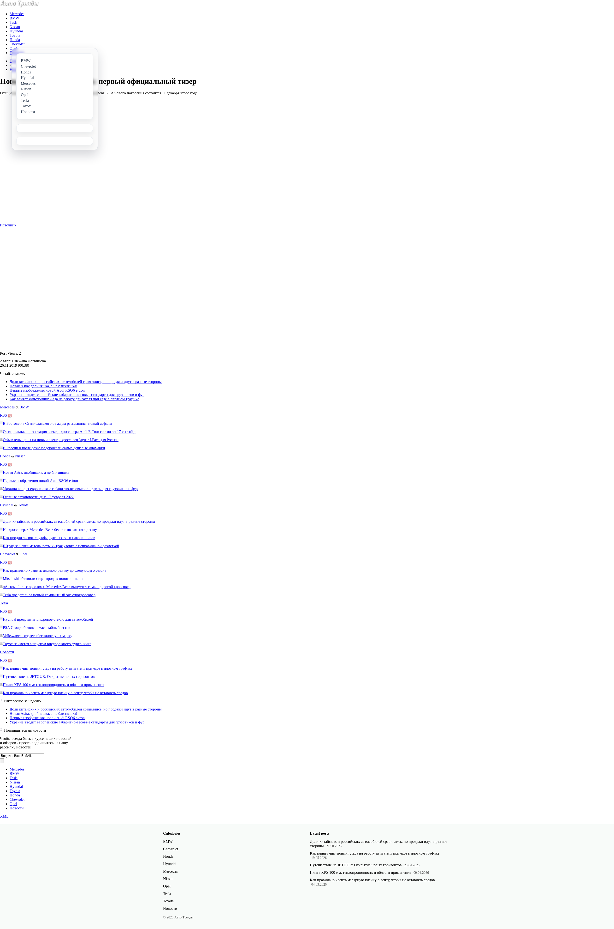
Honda (15, 40)
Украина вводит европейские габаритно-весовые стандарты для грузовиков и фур (77, 395)
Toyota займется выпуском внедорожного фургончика (47, 644)
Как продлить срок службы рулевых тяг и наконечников (49, 538)
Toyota (15, 35)
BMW (14, 18)
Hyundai (16, 31)
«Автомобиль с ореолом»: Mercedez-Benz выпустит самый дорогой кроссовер (66, 587)
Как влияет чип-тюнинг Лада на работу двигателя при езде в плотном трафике (74, 399)
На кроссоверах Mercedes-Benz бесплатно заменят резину (50, 530)
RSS (4, 415)
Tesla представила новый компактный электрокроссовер (49, 595)
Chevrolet (17, 44)
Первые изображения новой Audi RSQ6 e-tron (47, 390)
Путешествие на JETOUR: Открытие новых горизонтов (49, 676)
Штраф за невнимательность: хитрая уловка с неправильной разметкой (61, 546)
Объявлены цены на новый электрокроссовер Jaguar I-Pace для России (60, 440)
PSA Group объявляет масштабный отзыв (36, 627)
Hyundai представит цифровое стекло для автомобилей (48, 619)
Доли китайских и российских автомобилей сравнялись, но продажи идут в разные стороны (86, 382)
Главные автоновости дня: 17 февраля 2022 (38, 497)
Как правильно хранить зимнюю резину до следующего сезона (54, 570)
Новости (7, 652)
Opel (13, 48)
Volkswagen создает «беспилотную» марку (37, 636)
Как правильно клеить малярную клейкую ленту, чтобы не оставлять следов (65, 693)
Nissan (15, 27)
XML (4, 816)
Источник (8, 225)
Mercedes (17, 14)
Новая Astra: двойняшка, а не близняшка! (43, 386)
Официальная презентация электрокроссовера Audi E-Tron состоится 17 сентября (69, 432)
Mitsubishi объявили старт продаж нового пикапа (43, 579)
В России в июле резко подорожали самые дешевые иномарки (54, 448)
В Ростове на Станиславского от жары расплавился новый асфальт (57, 423)
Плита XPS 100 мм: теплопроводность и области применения (53, 685)
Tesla (14, 22)
